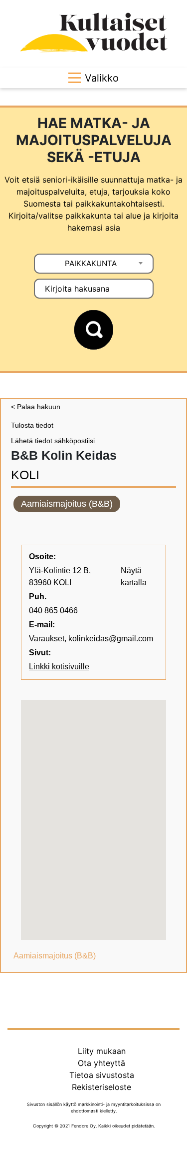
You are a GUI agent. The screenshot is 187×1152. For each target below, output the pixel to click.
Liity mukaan (102, 1051)
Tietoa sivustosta (101, 1075)
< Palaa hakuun (35, 407)
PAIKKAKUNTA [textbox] (91, 263)
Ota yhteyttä (101, 1063)
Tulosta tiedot (32, 425)
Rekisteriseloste (101, 1087)
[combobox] (94, 264)
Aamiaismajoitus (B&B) (67, 504)
